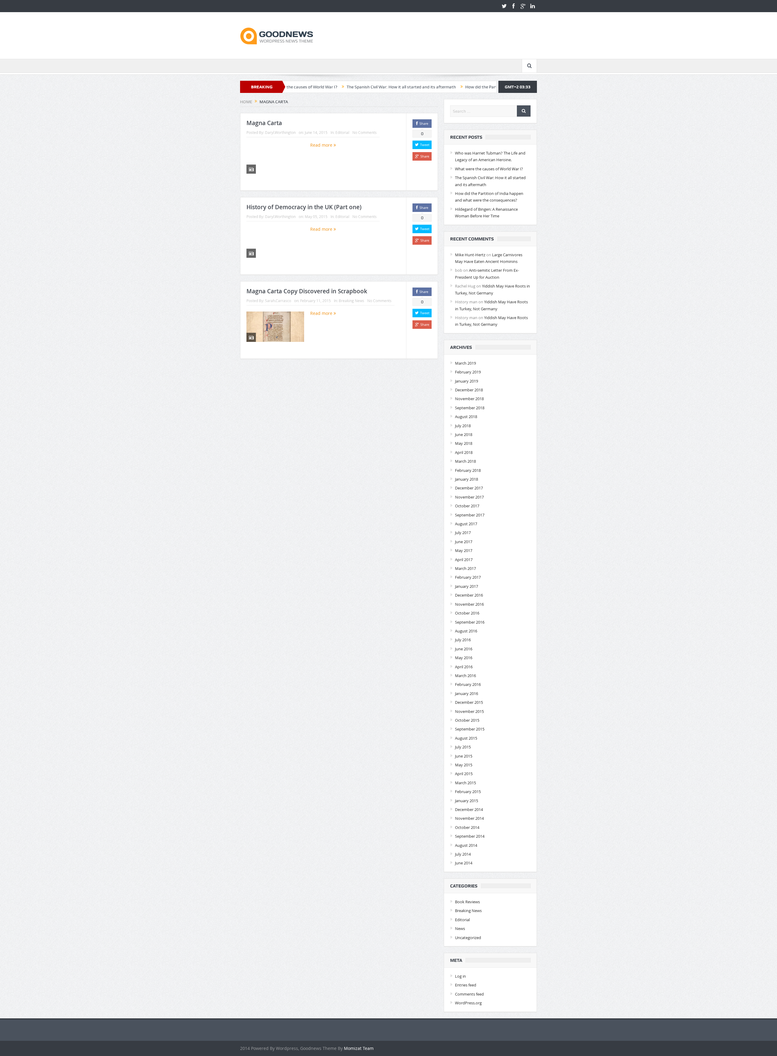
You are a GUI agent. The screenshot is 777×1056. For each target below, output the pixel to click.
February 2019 (468, 372)
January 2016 (466, 693)
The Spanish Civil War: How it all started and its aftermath (363, 86)
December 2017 (469, 488)
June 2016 (463, 649)
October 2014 (467, 827)
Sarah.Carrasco (278, 300)
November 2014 (469, 818)
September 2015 (469, 729)
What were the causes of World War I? (489, 169)
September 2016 (469, 622)
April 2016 (464, 666)
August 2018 (466, 416)
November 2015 (469, 711)
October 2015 (467, 720)
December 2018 (469, 390)
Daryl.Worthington (280, 132)
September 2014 (469, 836)
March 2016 (465, 675)
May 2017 (463, 550)
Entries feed (465, 985)
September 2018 (469, 407)
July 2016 (463, 639)
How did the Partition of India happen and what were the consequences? (496, 86)
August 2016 (466, 631)
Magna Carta (264, 123)
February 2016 (468, 684)
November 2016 (469, 604)
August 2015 (466, 738)
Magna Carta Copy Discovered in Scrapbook (306, 291)
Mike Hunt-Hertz (470, 254)
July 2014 (463, 854)
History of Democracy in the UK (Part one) (303, 207)
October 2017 (467, 506)
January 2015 (466, 800)
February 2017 (468, 577)
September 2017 (469, 515)
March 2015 (465, 782)
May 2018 (463, 443)
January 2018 (466, 479)
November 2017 (469, 497)
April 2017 (464, 559)
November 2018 (469, 398)
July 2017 (463, 532)
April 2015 (464, 773)
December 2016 (469, 595)
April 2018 (464, 452)
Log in (460, 976)
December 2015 (469, 702)
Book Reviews (467, 901)
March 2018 (465, 461)
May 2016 (463, 657)
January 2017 (466, 586)
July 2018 (463, 425)
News (460, 928)
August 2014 (466, 845)
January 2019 (466, 381)
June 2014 (463, 863)
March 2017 (465, 568)
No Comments (364, 132)
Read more (322, 145)
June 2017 (463, 541)
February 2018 (468, 470)
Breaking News (351, 300)
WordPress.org (468, 1003)
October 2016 (467, 613)
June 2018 (463, 434)
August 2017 (466, 523)
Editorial (342, 132)
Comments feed (469, 994)
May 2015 (463, 765)
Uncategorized (468, 937)
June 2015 (463, 756)
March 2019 (465, 363)
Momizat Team (359, 1048)
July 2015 (463, 747)
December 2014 (469, 809)
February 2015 (468, 791)
